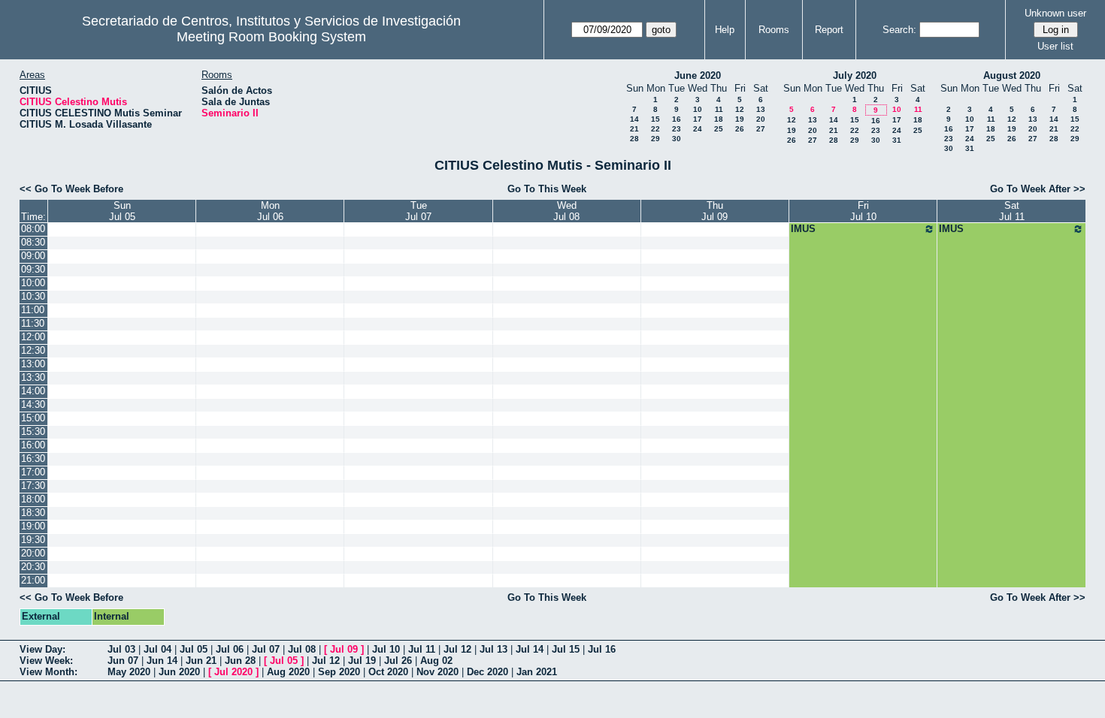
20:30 (33, 566)
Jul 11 (421, 649)
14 (634, 119)
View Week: (46, 660)
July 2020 (854, 75)
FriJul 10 (863, 211)
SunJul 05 (122, 211)
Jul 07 (266, 649)
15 (655, 119)
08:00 (33, 228)
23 (676, 129)
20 (760, 119)
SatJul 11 (1012, 211)
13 (760, 109)
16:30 (33, 458)
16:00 (33, 445)
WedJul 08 (566, 211)
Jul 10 (386, 649)
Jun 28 (240, 660)
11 (719, 109)
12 (739, 109)
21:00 (33, 580)
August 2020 (1011, 75)
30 (676, 138)
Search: (899, 29)
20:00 (33, 553)
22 (655, 129)
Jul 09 (344, 649)
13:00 (33, 364)
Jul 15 (566, 649)
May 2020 (128, 671)
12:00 (33, 336)
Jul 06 (230, 649)
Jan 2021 (536, 671)
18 (718, 119)
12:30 (33, 350)
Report (829, 29)
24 (697, 129)
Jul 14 (529, 649)
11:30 (32, 323)
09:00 (33, 255)
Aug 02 (436, 660)
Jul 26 (398, 660)
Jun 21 (201, 660)
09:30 (33, 269)
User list (1055, 46)
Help (724, 29)
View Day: (42, 649)
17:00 (33, 472)
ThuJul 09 (714, 211)
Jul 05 (193, 649)
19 (739, 119)
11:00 (32, 309)
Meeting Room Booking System (271, 36)
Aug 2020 (288, 671)
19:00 (33, 526)
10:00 (33, 282)
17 (697, 119)
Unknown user (1055, 13)
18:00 (33, 499)
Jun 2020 (179, 671)
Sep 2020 (339, 671)
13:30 (33, 377)
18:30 (33, 512)
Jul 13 (493, 649)
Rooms (773, 29)
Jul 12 (457, 649)
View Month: (48, 671)
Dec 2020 (487, 671)
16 (676, 119)
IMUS (803, 228)
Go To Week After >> (1037, 189)
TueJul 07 (418, 211)
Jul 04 (157, 649)
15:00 (33, 418)
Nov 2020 (437, 671)
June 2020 (697, 75)
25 (718, 129)
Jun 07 (122, 660)
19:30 (33, 539)
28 (634, 138)
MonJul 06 (270, 211)
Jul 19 (362, 660)
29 (655, 138)
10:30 (33, 296)
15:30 (33, 431)
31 (896, 140)
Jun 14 (162, 660)
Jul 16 (602, 649)
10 (697, 109)
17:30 (33, 485)
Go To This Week (546, 189)
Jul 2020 (233, 671)
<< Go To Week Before (71, 189)
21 (634, 129)
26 (739, 129)
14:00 (33, 391)
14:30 (33, 404)
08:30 (33, 242)
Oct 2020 (388, 671)
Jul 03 (121, 649)
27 (760, 129)
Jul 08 (302, 649)
